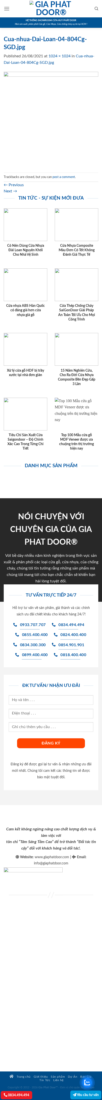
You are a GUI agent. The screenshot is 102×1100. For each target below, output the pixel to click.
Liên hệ (58, 1080)
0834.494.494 (18, 1095)
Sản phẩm (58, 1076)
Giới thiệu (41, 1076)
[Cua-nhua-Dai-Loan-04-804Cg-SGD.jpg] (51, 119)
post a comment (63, 177)
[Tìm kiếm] (96, 8)
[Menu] (7, 8)
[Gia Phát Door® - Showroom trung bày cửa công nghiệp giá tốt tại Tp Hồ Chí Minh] (51, 8)
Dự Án (72, 1076)
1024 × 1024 (60, 56)
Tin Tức (44, 1080)
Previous (14, 185)
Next (10, 191)
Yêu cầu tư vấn (87, 1095)
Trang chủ (23, 1076)
